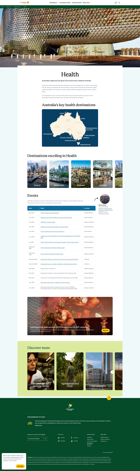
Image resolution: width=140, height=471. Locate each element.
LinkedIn (63, 437)
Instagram (63, 440)
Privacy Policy (90, 439)
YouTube (76, 440)
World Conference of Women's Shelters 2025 (53, 247)
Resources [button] (86, 2)
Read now (105, 330)
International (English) (33, 438)
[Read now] (70, 316)
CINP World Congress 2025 (48, 222)
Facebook (76, 437)
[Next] (112, 175)
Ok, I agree (20, 466)
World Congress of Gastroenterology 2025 (52, 254)
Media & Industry (105, 437)
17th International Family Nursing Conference (52, 231)
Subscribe (89, 437)
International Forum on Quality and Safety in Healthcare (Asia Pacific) (59, 264)
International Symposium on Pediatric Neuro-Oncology (55, 282)
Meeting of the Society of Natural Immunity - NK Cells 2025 (56, 217)
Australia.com (104, 441)
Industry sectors (17, 6)
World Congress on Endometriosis (50, 213)
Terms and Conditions (92, 441)
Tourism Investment (105, 439)
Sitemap (89, 445)
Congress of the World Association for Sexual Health (54, 226)
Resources (9, 6)
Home (2, 6)
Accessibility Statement (90, 444)
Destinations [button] (53, 2)
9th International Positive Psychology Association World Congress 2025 (59, 242)
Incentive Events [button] (77, 2)
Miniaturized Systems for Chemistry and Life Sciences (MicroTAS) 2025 (59, 259)
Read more (38, 425)
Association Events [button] (65, 2)
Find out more (14, 457)
